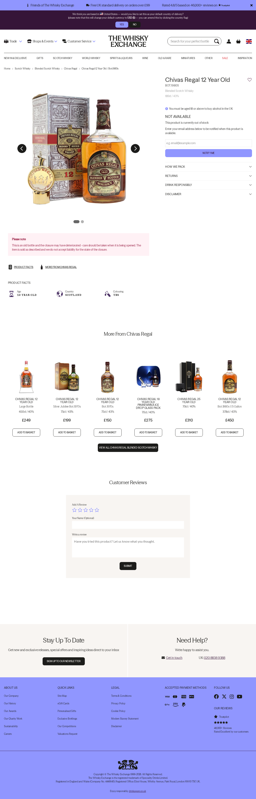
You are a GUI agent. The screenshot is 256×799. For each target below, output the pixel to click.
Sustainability (11, 726)
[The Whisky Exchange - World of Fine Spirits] (128, 41)
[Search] (217, 41)
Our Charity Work (13, 718)
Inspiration (245, 58)
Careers (8, 733)
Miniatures (188, 58)
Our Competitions (67, 726)
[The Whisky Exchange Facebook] (216, 696)
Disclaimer (173, 194)
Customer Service (79, 41)
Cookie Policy (118, 711)
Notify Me (209, 153)
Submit (128, 565)
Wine (145, 58)
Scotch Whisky (62, 58)
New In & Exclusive (15, 58)
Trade (13, 41)
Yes (122, 24)
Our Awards (10, 711)
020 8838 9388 (214, 658)
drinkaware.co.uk (137, 791)
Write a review (79, 534)
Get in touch (174, 658)
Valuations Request (67, 733)
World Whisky (91, 58)
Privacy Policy (118, 703)
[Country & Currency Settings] (249, 41)
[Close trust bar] (251, 5)
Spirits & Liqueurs (121, 58)
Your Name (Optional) (83, 518)
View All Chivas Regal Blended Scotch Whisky (128, 447)
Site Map (62, 695)
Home (7, 68)
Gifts (40, 58)
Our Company (11, 695)
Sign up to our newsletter (64, 661)
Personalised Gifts (67, 711)
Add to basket (26, 432)
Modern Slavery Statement (125, 718)
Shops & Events (43, 41)
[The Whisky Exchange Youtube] (239, 696)
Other (209, 58)
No (134, 24)
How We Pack (175, 167)
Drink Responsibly (178, 185)
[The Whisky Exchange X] (224, 696)
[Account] (229, 41)
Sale (225, 58)
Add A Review (79, 504)
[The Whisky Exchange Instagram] (232, 696)
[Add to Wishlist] (250, 80)
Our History (10, 703)
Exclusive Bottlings (67, 718)
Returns (171, 176)
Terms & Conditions (121, 695)
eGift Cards (63, 703)
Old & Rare (164, 58)
